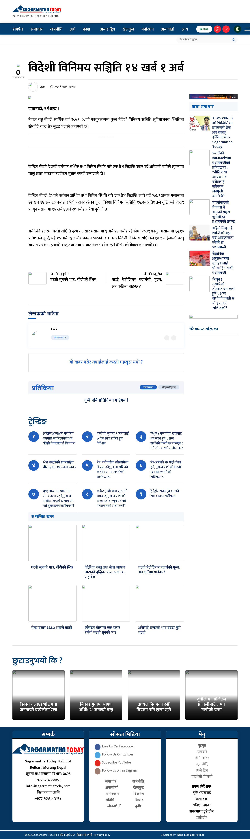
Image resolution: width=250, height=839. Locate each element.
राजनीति (56, 29)
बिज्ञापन (81, 835)
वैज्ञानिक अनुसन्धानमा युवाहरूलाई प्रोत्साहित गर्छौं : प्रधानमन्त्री (223, 263)
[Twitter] (166, 337)
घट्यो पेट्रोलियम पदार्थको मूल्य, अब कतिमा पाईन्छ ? (159, 569)
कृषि (139, 806)
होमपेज (17, 29)
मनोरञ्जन (147, 29)
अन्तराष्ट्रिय (107, 29)
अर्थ (72, 29)
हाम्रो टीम (202, 818)
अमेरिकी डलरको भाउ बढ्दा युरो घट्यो (159, 630)
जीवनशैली (114, 806)
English (204, 29)
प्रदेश (86, 29)
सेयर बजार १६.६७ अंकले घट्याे (51, 628)
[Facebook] (173, 337)
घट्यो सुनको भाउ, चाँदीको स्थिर (52, 567)
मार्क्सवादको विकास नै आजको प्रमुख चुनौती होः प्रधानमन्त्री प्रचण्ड (223, 212)
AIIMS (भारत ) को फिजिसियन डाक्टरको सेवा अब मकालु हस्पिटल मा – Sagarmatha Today (222, 132)
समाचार (37, 29)
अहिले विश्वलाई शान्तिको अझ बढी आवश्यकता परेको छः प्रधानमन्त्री (223, 237)
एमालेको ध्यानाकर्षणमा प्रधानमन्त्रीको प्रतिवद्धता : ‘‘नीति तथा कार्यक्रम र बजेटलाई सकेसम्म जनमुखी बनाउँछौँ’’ (221, 174)
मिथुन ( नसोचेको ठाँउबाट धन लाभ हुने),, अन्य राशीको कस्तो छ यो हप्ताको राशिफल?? (223, 293)
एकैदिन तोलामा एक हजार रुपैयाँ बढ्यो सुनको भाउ (102, 630)
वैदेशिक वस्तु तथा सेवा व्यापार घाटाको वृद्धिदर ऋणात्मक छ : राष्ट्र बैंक (105, 572)
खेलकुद (128, 29)
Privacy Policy (102, 835)
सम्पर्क (89, 835)
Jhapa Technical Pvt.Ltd (190, 835)
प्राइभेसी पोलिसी (201, 777)
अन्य (185, 29)
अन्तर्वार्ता (167, 29)
